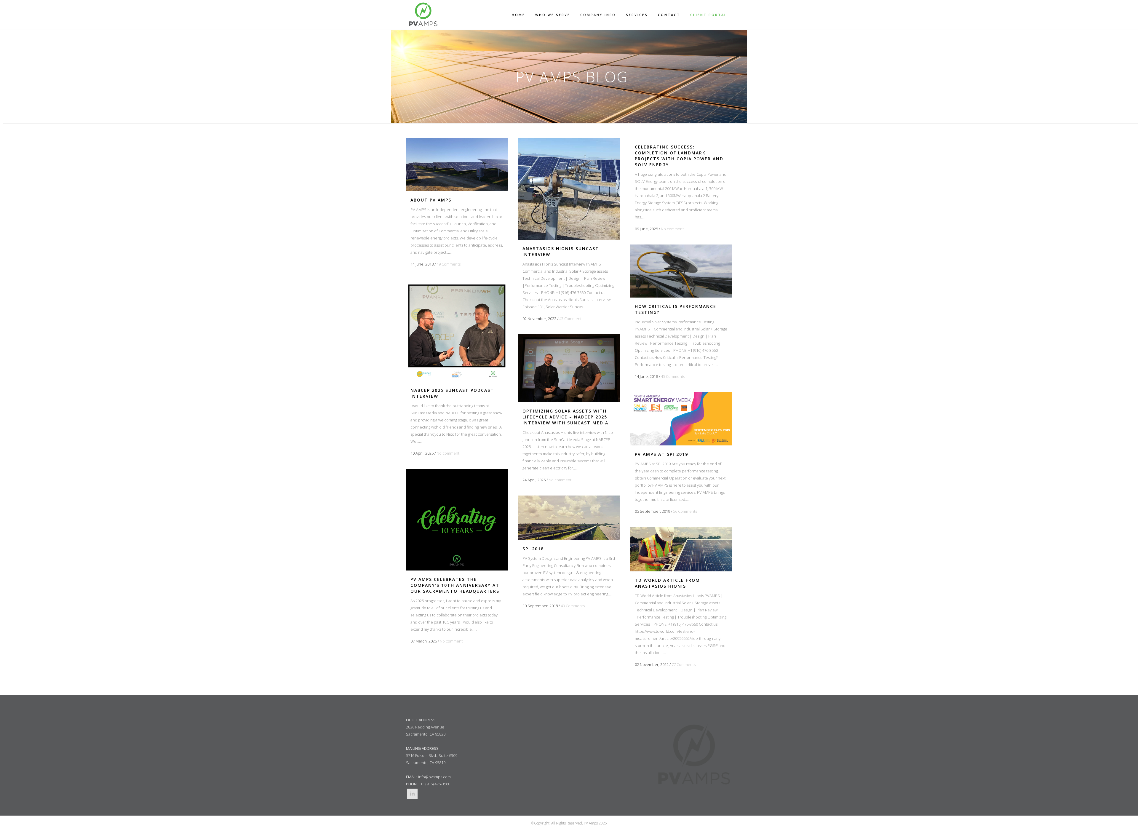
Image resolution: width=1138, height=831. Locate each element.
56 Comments (685, 511)
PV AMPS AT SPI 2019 (661, 454)
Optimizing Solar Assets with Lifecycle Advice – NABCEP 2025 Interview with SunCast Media (565, 417)
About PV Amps (430, 200)
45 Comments (673, 376)
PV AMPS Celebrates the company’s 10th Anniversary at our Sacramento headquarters (454, 585)
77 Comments (684, 664)
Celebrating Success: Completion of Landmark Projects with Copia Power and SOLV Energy (679, 155)
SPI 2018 (533, 549)
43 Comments (571, 318)
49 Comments (449, 264)
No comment (672, 228)
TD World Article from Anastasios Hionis (667, 583)
